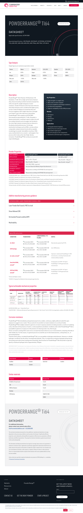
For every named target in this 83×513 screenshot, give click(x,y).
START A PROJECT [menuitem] (43, 495)
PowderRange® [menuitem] (29, 483)
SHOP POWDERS (74, 5)
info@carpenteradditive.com (16, 428)
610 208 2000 (29, 428)
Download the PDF (64, 23)
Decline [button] (70, 510)
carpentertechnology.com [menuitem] (73, 1)
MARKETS (42, 5)
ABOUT (59, 5)
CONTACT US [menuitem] (8, 495)
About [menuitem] (6, 489)
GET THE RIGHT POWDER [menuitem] (25, 495)
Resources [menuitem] (7, 486)
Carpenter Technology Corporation (17, 459)
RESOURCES (49, 5)
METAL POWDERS (34, 5)
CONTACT (65, 5)
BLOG (55, 5)
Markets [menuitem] (7, 483)
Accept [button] (65, 510)
